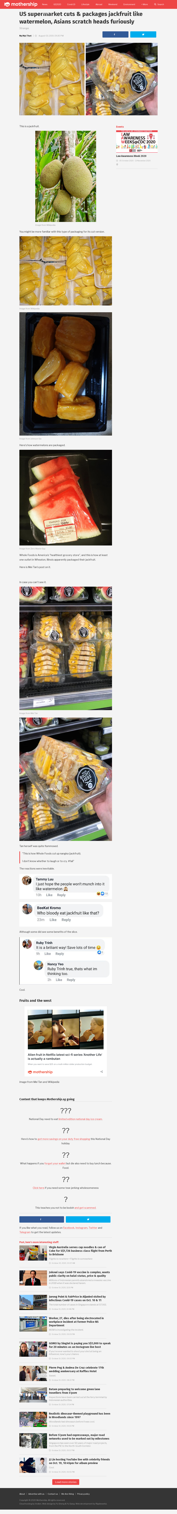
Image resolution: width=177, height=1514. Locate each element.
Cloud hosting (25, 1504)
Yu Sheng (60, 1504)
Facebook (68, 1227)
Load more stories (65, 1482)
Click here (38, 1187)
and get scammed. (85, 1207)
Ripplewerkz (101, 1504)
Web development (84, 1504)
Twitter (93, 1227)
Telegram (25, 1232)
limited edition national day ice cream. (81, 1119)
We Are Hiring (67, 1494)
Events (120, 126)
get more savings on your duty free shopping (64, 1139)
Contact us (53, 1494)
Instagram (82, 1227)
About (22, 1494)
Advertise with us (36, 1494)
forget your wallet (55, 1163)
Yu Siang (71, 1504)
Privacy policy (83, 1494)
